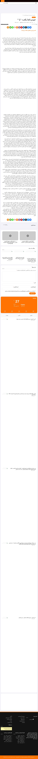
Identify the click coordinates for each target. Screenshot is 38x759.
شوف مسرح (23, 717)
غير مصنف (30, 15)
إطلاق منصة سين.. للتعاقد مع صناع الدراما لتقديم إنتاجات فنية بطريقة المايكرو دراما (7, 258)
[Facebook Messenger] (28, 27)
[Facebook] (30, 27)
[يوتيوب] (31, 722)
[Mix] (17, 27)
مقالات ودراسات (9, 719)
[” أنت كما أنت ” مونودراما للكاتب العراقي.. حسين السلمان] (5, 654)
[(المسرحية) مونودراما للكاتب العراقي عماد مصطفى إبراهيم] (19, 254)
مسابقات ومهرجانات (9, 717)
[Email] (10, 27)
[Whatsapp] (12, 27)
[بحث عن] (1, 3)
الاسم (35, 282)
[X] (26, 27)
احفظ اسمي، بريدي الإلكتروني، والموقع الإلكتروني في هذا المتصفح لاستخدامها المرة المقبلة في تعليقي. (20, 291)
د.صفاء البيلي (21, 22)
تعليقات (7, 315)
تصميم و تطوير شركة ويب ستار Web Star (9, 757)
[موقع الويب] (9, 227)
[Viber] (19, 27)
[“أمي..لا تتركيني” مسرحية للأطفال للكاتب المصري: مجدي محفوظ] (5, 356)
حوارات (11, 720)
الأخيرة (19, 315)
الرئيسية (34, 15)
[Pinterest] (21, 27)
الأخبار (11, 716)
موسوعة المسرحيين (21, 716)
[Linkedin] (24, 27)
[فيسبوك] (33, 722)
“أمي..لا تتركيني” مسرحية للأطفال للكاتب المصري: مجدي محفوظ (26, 319)
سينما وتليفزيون (22, 720)
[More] (8, 27)
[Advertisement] (19, 8)
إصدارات (23, 722)
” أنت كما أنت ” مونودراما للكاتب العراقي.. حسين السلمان (27, 617)
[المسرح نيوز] (5, 3)
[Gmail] (15, 27)
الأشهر (31, 315)
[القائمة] (36, 3)
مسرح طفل (23, 719)
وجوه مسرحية (10, 722)
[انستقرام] (29, 722)
